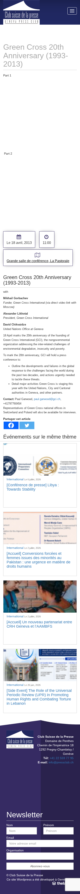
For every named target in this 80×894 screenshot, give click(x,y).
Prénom (48, 825)
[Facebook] (11, 425)
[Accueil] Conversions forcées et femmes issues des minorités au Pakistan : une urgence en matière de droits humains (38, 559)
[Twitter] (26, 425)
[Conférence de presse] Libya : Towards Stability (33, 487)
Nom (9, 825)
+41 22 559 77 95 (62, 758)
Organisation (15, 850)
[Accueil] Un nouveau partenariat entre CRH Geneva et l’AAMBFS (39, 624)
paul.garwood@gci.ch (47, 399)
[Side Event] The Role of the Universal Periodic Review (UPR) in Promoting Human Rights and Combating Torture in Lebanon (39, 696)
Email (10, 837)
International (15, 479)
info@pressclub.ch (61, 762)
